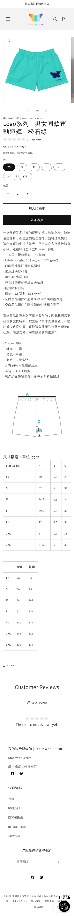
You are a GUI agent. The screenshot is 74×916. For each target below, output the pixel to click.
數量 (6, 185)
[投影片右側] (46, 110)
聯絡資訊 (14, 808)
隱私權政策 (15, 817)
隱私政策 (36, 901)
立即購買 (37, 220)
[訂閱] (57, 862)
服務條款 (14, 836)
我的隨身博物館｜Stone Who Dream (31, 895)
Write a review (37, 702)
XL (59, 167)
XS (9, 167)
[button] (8, 19)
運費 (30, 152)
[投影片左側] (27, 110)
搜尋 (11, 799)
